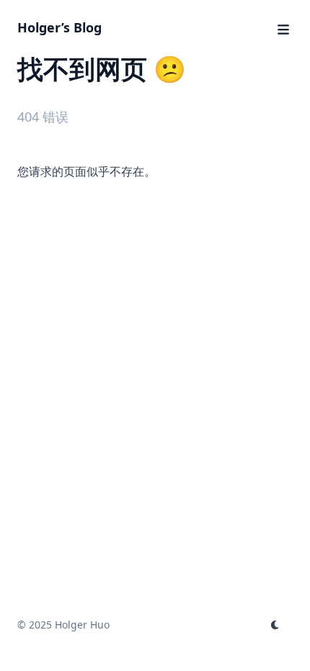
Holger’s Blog (59, 27)
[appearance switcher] (275, 625)
